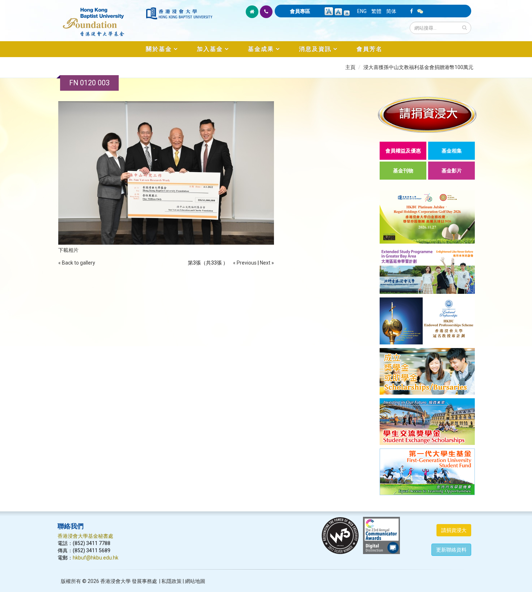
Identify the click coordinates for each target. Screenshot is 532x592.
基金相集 (452, 151)
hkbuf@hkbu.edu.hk (95, 558)
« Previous (245, 263)
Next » (267, 263)
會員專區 (300, 11)
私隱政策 (171, 581)
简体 (391, 11)
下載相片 (68, 250)
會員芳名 (369, 49)
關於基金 (159, 49)
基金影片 (452, 170)
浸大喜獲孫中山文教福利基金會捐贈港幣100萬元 (418, 67)
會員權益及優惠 (403, 151)
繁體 (376, 11)
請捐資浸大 (453, 530)
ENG (362, 11)
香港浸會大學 (115, 581)
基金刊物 (403, 170)
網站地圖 (195, 581)
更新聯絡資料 (451, 550)
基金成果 (261, 49)
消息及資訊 (315, 49)
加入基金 (210, 49)
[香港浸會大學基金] (101, 18)
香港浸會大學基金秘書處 (85, 536)
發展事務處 (144, 581)
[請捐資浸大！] (427, 114)
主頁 (350, 67)
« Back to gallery (76, 263)
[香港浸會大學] (179, 13)
